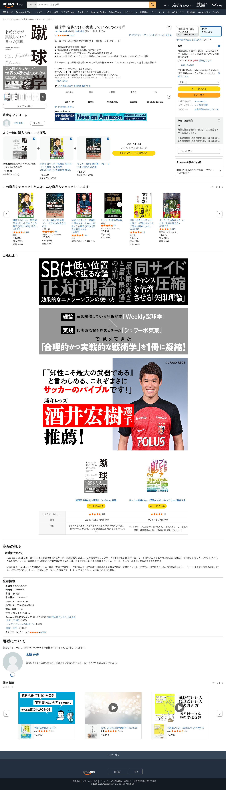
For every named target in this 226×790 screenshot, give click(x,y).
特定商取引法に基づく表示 (145, 781)
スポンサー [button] (7, 687)
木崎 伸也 (79, 31)
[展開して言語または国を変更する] (125, 772)
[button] (8, 12)
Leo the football (62, 31)
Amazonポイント (24, 12)
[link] (11, 174)
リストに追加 (186, 151)
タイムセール (130, 12)
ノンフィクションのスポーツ (20, 624)
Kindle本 (191, 12)
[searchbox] (93, 5)
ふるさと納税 (51, 12)
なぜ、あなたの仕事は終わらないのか (119, 727)
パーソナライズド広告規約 (111, 781)
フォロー (37, 123)
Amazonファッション (208, 12)
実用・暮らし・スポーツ (34, 19)
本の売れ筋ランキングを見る (62, 617)
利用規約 (76, 781)
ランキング (82, 12)
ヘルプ (39, 12)
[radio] (187, 31)
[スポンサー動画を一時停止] (71, 714)
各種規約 (127, 781)
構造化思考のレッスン (45, 727)
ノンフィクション (14, 19)
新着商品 (144, 12)
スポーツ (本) (12, 620)
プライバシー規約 (90, 781)
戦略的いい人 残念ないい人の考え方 (185, 727)
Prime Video (115, 12)
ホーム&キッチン (176, 12)
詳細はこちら (205, 60)
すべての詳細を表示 (64, 107)
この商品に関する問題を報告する (74, 86)
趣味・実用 (11, 628)
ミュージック (158, 12)
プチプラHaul (67, 12)
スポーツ (50, 19)
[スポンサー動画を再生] (113, 708)
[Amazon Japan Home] (89, 773)
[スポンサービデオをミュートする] (71, 720)
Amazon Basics (98, 12)
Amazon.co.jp (200, 101)
